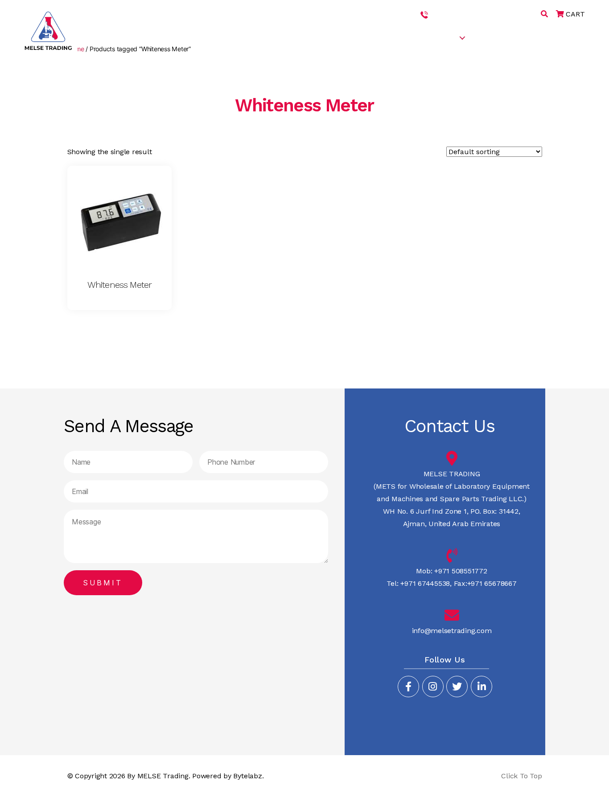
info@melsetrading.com (452, 630)
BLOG (526, 37)
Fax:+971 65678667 (484, 583)
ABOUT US (350, 37)
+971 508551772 (457, 14)
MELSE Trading (163, 776)
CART (574, 14)
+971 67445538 (514, 14)
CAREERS (491, 37)
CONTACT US (568, 37)
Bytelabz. (248, 776)
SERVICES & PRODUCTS (417, 37)
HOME (311, 37)
